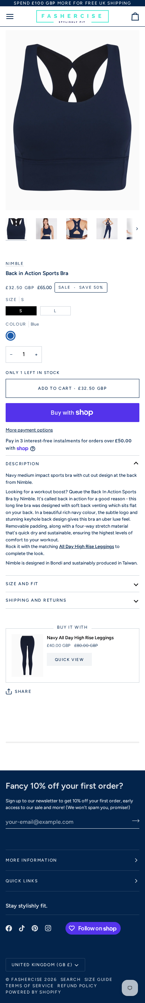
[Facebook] (9, 928)
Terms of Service (30, 985)
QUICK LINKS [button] (22, 880)
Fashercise (27, 979)
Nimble (15, 263)
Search (71, 979)
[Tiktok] (22, 928)
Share (23, 691)
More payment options (29, 430)
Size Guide (98, 979)
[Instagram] (48, 928)
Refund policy (77, 985)
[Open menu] (16, 16)
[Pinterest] (35, 928)
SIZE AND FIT (22, 583)
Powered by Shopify (33, 992)
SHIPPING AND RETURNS (36, 600)
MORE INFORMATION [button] (31, 860)
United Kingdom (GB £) (42, 964)
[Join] (133, 821)
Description (22, 463)
